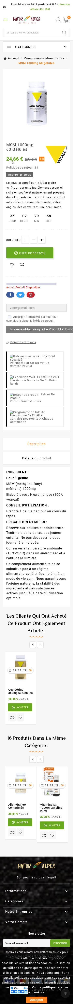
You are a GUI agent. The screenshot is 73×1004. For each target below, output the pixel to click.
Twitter (20, 295)
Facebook (10, 295)
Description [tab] (36, 444)
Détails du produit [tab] (36, 458)
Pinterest (31, 295)
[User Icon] (58, 19)
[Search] (64, 32)
